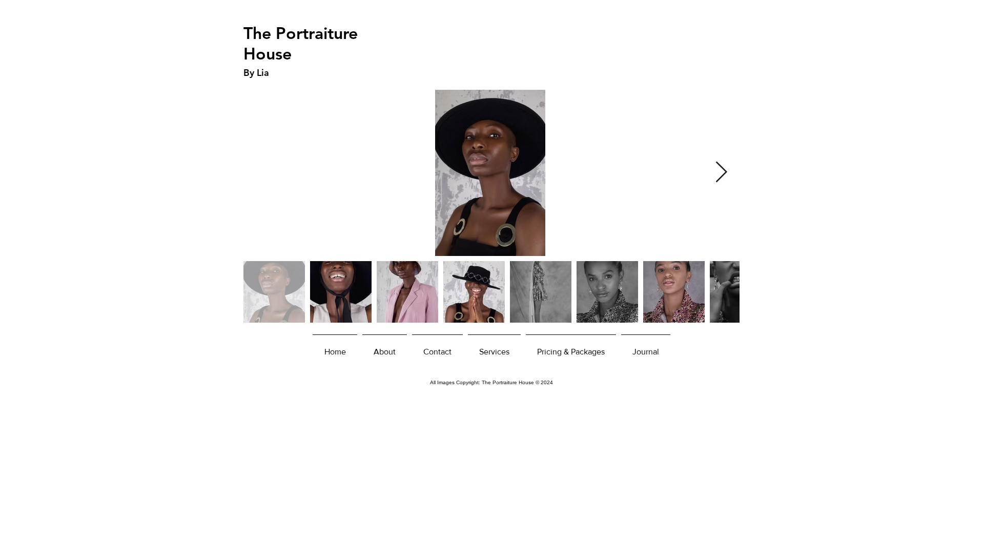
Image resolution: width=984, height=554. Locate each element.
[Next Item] (721, 173)
